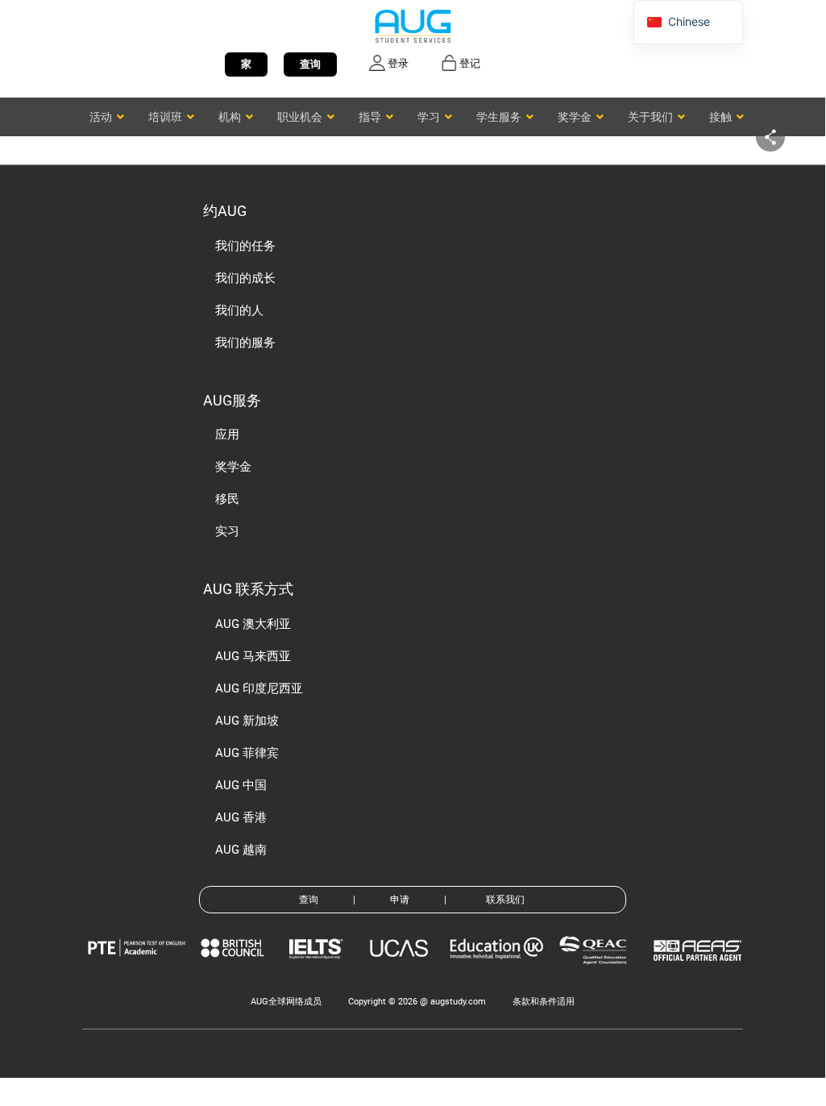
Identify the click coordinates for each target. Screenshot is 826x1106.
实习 (227, 531)
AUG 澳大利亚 (253, 624)
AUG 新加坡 (247, 720)
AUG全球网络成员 (286, 1001)
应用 (227, 434)
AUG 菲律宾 (247, 753)
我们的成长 (245, 278)
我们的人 (239, 310)
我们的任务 (245, 246)
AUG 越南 (241, 849)
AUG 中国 (241, 785)
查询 (310, 64)
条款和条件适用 (544, 1001)
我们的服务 (245, 342)
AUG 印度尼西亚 (259, 688)
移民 (227, 499)
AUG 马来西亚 (253, 656)
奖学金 (233, 466)
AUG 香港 (241, 817)
